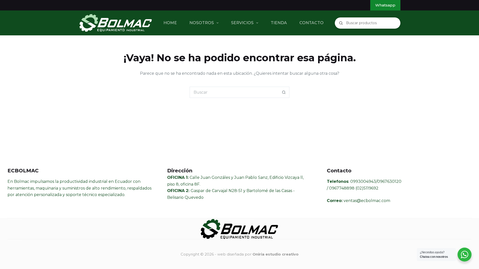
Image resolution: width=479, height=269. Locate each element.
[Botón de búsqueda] (283, 92)
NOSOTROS (201, 22)
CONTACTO (311, 22)
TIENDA (279, 22)
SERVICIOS (242, 22)
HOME (170, 22)
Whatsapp (385, 5)
